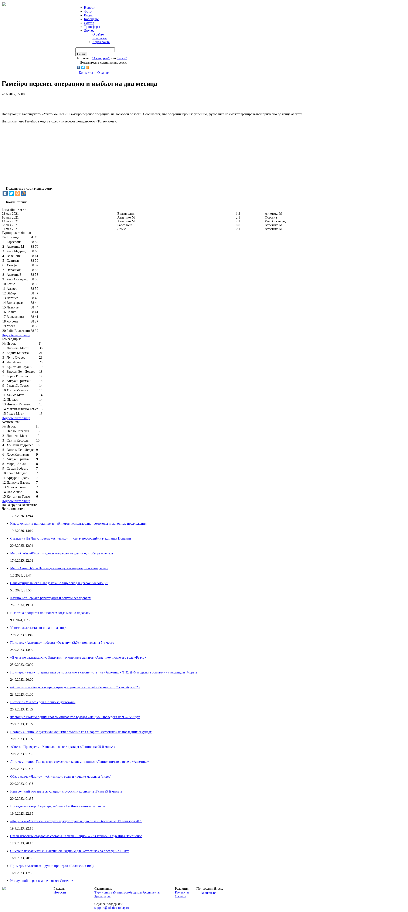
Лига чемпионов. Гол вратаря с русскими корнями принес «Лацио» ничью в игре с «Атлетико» (79, 761)
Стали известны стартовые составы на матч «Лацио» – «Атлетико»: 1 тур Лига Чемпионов (76, 836)
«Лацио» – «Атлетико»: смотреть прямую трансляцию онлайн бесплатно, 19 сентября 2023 (76, 821)
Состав (89, 23)
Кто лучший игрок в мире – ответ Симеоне (41, 880)
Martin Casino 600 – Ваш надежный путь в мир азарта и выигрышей (59, 568)
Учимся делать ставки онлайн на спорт (38, 627)
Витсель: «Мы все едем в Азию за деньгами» (42, 702)
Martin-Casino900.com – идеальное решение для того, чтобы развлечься (61, 553)
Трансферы (92, 26)
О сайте (98, 34)
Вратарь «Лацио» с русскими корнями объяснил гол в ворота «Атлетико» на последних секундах (81, 732)
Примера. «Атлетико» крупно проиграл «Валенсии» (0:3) (52, 866)
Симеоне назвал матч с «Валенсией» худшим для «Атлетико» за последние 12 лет (69, 851)
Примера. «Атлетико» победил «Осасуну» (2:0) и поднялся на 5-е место (62, 642)
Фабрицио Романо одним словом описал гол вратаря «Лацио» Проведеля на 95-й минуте (75, 717)
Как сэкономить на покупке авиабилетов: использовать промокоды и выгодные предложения (78, 523)
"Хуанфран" (101, 58)
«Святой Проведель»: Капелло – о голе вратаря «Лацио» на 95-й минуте (62, 747)
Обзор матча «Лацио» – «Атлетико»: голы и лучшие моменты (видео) (60, 776)
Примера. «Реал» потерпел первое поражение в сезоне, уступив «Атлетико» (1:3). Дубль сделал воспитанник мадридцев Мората (103, 672)
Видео (88, 15)
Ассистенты (151, 892)
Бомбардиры (132, 892)
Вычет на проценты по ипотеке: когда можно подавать (50, 613)
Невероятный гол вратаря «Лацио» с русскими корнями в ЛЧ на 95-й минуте (66, 791)
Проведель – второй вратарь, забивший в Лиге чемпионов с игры (58, 806)
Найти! (81, 54)
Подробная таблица (16, 335)
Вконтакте (208, 893)
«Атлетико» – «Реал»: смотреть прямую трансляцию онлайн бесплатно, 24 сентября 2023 (75, 687)
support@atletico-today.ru (111, 907)
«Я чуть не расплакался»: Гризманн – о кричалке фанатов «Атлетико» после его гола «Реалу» (78, 657)
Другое (89, 30)
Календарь (91, 19)
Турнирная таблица (108, 892)
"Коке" (122, 58)
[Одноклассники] (87, 67)
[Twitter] (83, 67)
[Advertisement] (51, 102)
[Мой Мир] (23, 193)
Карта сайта (101, 42)
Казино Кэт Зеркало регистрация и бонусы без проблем (50, 598)
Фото (88, 11)
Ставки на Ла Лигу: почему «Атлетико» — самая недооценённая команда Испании (70, 538)
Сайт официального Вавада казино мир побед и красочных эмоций (59, 583)
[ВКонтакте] (78, 67)
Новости (60, 892)
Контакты (99, 38)
